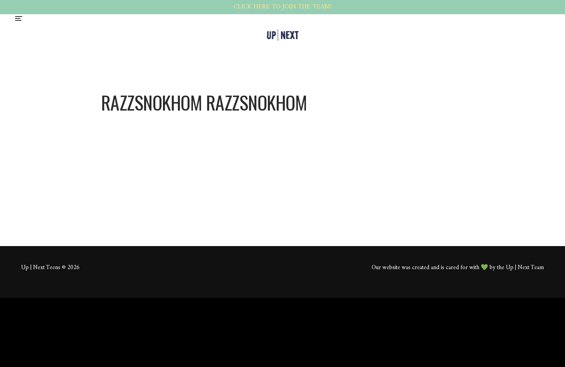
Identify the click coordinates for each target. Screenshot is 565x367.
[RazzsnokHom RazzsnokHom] (149, 119)
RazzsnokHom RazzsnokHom (251, 135)
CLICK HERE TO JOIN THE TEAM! (283, 7)
